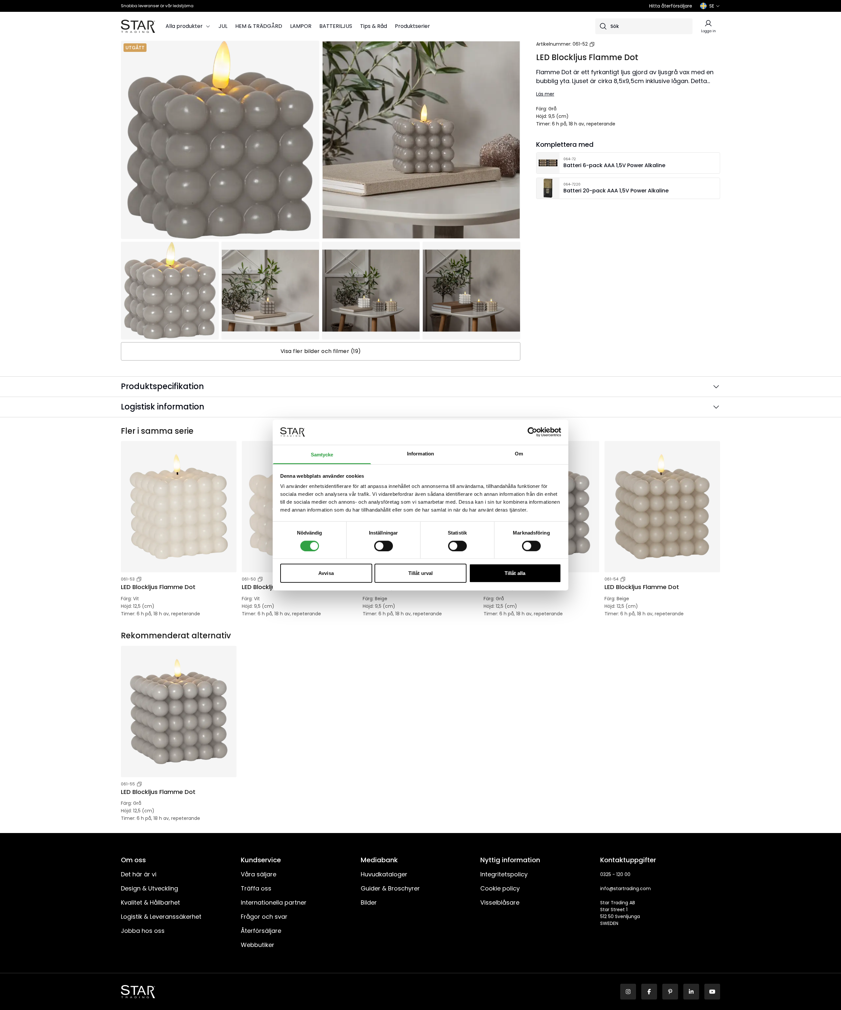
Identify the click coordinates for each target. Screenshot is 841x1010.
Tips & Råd (373, 26)
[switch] (383, 545)
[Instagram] (628, 991)
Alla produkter (184, 26)
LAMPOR (300, 26)
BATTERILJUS (335, 26)
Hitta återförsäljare (670, 6)
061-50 (249, 579)
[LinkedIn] (691, 991)
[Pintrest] (670, 991)
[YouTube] (712, 991)
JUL (222, 26)
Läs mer (545, 94)
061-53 (128, 579)
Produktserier (412, 26)
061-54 (611, 579)
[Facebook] (649, 991)
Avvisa (326, 573)
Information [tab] (420, 453)
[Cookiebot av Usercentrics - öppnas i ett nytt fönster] (532, 432)
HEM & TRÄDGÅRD (258, 26)
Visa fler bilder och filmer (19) (321, 351)
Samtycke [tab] (322, 454)
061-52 (580, 44)
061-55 (128, 784)
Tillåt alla (515, 573)
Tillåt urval (420, 573)
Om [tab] (519, 453)
